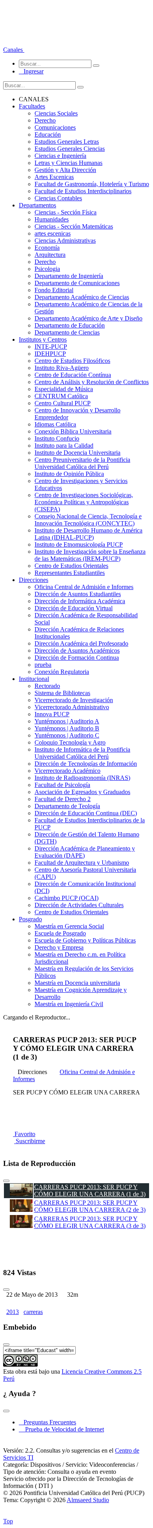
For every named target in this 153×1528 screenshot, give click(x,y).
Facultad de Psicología (62, 784)
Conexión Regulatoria (62, 671)
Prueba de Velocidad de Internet (62, 1429)
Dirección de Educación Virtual (74, 608)
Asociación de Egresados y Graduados (82, 792)
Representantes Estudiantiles (70, 572)
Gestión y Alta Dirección (65, 170)
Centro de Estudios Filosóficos (72, 360)
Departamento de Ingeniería (69, 276)
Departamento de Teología (67, 806)
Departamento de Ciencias (67, 332)
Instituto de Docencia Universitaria (77, 452)
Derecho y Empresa (59, 947)
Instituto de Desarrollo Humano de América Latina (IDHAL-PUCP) (88, 534)
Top (8, 1521)
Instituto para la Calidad (64, 445)
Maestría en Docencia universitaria (77, 982)
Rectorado (47, 686)
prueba (43, 664)
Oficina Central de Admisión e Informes (84, 587)
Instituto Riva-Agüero (62, 367)
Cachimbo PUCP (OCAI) (66, 898)
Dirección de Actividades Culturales (79, 905)
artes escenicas (53, 233)
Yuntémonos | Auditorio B (67, 728)
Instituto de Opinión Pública (69, 473)
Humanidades (52, 219)
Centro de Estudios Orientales (71, 565)
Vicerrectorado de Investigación (74, 700)
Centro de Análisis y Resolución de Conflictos (92, 382)
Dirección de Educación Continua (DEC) (86, 813)
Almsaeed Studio (88, 1500)
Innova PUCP (52, 714)
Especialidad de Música (64, 389)
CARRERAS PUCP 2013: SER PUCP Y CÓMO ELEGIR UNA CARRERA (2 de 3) (90, 1206)
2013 (12, 1311)
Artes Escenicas (54, 177)
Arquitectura (50, 254)
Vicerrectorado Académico (67, 770)
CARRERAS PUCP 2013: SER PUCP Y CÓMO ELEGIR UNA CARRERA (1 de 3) (90, 1190)
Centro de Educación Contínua (73, 374)
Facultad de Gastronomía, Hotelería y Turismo (92, 184)
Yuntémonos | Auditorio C (67, 735)
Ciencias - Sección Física (66, 212)
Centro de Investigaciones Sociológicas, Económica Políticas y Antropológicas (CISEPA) (84, 502)
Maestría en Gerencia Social (69, 926)
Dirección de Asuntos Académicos (77, 650)
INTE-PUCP (51, 346)
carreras (33, 1311)
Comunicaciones (55, 127)
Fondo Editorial (54, 290)
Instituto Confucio (57, 438)
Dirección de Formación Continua (77, 657)
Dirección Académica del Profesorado (81, 643)
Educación (48, 134)
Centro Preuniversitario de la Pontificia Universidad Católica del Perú (82, 463)
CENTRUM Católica (61, 396)
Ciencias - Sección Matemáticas (74, 226)
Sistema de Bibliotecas (62, 693)
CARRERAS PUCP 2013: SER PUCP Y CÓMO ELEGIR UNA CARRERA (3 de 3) (90, 1222)
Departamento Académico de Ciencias (82, 297)
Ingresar (31, 71)
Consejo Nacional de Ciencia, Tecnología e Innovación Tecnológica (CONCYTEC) (88, 520)
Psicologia (47, 268)
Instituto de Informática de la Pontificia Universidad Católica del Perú (82, 753)
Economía (47, 247)
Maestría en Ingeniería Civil (69, 1004)
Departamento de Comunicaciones (77, 283)
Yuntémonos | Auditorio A (67, 721)
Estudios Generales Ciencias (70, 148)
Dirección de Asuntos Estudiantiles (78, 594)
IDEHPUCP (50, 353)
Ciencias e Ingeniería (60, 155)
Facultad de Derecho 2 (63, 799)
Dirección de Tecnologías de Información (86, 763)
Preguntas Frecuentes (47, 1422)
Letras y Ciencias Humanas (68, 162)
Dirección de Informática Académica (80, 601)
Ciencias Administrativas (65, 240)
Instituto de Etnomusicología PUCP (79, 544)
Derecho (45, 120)
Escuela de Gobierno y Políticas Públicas (85, 940)
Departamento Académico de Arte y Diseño (88, 318)
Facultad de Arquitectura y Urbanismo (82, 862)
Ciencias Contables (58, 198)
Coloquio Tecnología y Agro (70, 742)
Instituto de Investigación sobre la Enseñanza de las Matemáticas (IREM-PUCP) (90, 555)
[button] (13, 49)
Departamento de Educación (70, 325)
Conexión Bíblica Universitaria (73, 431)
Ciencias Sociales (56, 113)
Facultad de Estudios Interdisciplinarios (83, 191)
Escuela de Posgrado (60, 933)
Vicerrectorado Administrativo (72, 707)
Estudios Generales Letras (67, 141)
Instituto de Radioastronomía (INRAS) (82, 777)
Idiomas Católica (55, 424)
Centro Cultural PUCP (63, 403)
